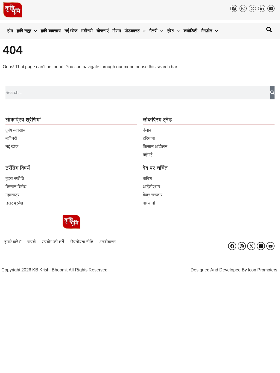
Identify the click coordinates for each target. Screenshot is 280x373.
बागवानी (149, 203)
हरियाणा (149, 138)
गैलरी (153, 30)
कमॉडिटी (190, 30)
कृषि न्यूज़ (24, 30)
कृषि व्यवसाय (51, 30)
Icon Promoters (262, 270)
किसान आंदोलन (155, 146)
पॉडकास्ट (132, 30)
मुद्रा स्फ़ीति (14, 178)
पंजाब (147, 130)
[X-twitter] (251, 246)
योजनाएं (103, 30)
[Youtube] (270, 246)
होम (10, 30)
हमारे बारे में (12, 241)
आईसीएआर (151, 186)
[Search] (272, 92)
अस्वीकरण (107, 241)
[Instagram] (242, 246)
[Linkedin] (261, 246)
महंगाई (147, 154)
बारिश (147, 178)
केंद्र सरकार (152, 195)
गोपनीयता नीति (81, 241)
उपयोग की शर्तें (53, 241)
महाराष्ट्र (12, 195)
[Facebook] (232, 246)
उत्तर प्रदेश (14, 203)
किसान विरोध (15, 186)
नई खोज (71, 30)
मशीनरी (87, 30)
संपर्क (31, 241)
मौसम (116, 30)
